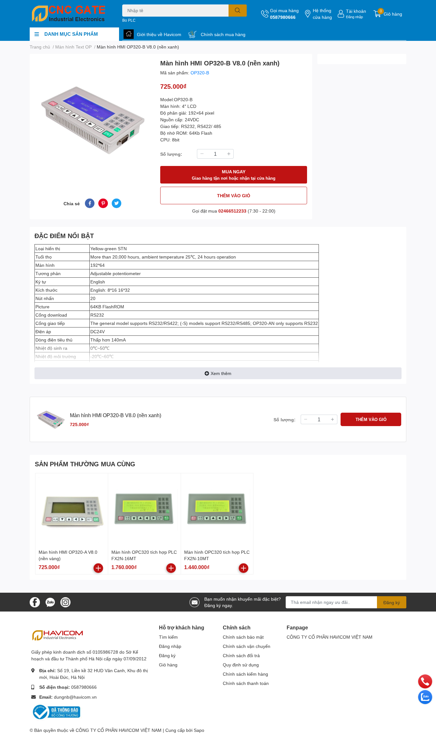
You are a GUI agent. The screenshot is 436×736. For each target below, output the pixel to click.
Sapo (199, 730)
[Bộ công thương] (56, 711)
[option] (92, 118)
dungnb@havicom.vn (75, 697)
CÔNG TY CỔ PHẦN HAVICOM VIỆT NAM (329, 637)
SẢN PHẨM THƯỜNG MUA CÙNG (85, 464)
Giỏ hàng (168, 664)
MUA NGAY (233, 175)
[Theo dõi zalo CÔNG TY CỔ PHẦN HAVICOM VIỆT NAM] (50, 601)
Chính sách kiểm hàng (245, 674)
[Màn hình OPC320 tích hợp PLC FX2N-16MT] (144, 509)
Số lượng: (171, 154)
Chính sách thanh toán (246, 683)
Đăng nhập (354, 17)
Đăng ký (391, 602)
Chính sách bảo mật (243, 637)
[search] (238, 10)
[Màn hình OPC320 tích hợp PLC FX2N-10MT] (217, 509)
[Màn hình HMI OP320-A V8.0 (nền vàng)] (71, 509)
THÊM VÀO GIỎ (233, 195)
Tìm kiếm (168, 637)
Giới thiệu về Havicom (159, 34)
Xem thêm (221, 373)
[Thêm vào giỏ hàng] (98, 568)
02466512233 (232, 211)
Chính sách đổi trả (241, 655)
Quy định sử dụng (241, 664)
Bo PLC (129, 20)
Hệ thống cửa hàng (322, 14)
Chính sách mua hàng (223, 34)
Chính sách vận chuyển (246, 646)
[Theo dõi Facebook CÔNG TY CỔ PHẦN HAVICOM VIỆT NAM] (35, 601)
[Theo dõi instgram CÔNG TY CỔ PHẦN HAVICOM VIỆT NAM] (65, 601)
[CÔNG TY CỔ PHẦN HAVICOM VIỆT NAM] (69, 13)
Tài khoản (356, 11)
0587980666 (283, 17)
